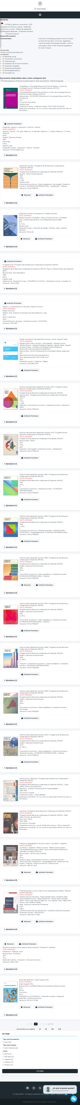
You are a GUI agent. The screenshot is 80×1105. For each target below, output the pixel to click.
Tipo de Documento (11, 1039)
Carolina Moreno (25, 345)
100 (52, 1029)
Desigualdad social (37, 532)
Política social (53, 863)
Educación (21, 148)
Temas (21, 990)
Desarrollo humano (26, 31)
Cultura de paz (10, 61)
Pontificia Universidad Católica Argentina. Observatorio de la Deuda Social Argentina (40, 348)
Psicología (6, 142)
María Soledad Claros (47, 897)
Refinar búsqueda (56, 81)
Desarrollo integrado (12, 66)
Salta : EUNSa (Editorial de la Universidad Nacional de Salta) (40, 220)
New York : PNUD (25, 819)
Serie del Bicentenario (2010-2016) (31, 357)
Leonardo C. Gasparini (59, 843)
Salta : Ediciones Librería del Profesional (33, 904)
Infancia (29, 148)
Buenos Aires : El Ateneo (12, 954)
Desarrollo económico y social (30, 825)
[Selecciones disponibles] (2, 81)
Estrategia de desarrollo (9, 31)
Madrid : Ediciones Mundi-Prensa (31, 566)
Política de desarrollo (23, 29)
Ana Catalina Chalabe (33, 902)
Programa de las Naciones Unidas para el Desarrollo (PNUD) (41, 172)
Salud (21, 407)
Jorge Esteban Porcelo (27, 899)
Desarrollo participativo (13, 68)
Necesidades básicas (12, 70)
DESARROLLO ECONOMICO (29, 996)
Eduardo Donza (59, 343)
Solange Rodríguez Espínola (42, 345)
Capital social (7, 281)
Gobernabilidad (39, 795)
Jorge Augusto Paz (42, 980)
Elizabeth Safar (61, 897)
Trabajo (45, 361)
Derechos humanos (60, 751)
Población (38, 361)
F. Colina (67, 131)
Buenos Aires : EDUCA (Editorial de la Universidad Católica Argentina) (44, 351)
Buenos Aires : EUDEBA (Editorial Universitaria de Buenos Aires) (42, 986)
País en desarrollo (63, 825)
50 (46, 1029)
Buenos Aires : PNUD (27, 441)
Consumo (23, 664)
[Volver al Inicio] (40, 3)
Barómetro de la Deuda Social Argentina (34, 355)
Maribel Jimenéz (51, 213)
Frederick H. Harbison (48, 947)
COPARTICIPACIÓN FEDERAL (59, 911)
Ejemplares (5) (11, 247)
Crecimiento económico (13, 59)
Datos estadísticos (45, 184)
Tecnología (23, 709)
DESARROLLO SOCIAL (36, 281)
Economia (22, 992)
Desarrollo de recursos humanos (16, 64)
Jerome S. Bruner (34, 127)
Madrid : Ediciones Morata (12, 137)
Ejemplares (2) (11, 203)
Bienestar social (10, 57)
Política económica (40, 863)
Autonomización (13, 34)
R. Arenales (36, 131)
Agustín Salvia (62, 339)
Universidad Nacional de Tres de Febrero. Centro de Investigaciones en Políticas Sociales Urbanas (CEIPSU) (43, 87)
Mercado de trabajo (41, 228)
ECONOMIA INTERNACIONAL (38, 186)
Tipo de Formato (9, 1045)
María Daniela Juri (43, 899)
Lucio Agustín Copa (55, 901)
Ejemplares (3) (11, 593)
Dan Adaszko (47, 343)
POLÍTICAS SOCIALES (56, 106)
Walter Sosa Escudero (57, 848)
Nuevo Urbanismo (9, 317)
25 (40, 1029)
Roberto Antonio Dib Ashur (29, 897)
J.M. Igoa (19, 131)
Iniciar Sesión (41, 9)
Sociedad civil (9, 73)
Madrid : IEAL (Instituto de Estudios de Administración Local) (25, 313)
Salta (58, 228)
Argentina (23, 405)
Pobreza (36, 148)
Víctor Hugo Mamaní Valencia (35, 901)
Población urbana (40, 106)
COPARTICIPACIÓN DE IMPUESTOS (32, 911)
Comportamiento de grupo (12, 321)
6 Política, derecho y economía (16, 24)
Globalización (55, 186)
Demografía (57, 184)
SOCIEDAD (43, 321)
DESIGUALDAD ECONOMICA (30, 862)
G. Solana (52, 131)
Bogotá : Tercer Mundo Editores (31, 174)
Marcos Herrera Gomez (49, 218)
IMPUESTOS (39, 913)
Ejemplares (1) (11, 155)
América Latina (24, 860)
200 (59, 1029)
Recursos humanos (33, 960)
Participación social (53, 281)
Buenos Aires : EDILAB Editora (14, 273)
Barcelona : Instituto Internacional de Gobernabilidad (38, 788)
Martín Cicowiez (42, 848)
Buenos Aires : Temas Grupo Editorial (32, 853)
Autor (5, 1051)
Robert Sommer (37, 307)
